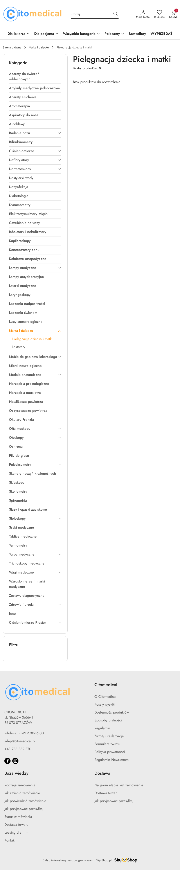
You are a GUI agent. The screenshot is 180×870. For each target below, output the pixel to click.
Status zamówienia (18, 816)
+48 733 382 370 (17, 748)
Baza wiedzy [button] (16, 773)
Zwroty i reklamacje (109, 736)
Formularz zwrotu (107, 743)
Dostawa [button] (102, 773)
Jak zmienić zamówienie (22, 792)
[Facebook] (7, 761)
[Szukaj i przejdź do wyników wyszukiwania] (115, 14)
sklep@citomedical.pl (20, 741)
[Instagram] (15, 761)
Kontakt (9, 840)
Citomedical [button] (105, 685)
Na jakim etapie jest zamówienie (118, 785)
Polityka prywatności (109, 751)
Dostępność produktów (111, 712)
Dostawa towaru (16, 824)
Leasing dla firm (16, 832)
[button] (114, 34)
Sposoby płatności (108, 720)
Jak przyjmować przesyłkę (23, 808)
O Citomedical (105, 696)
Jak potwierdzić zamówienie (25, 800)
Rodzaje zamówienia (19, 785)
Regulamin (102, 728)
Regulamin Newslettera (111, 759)
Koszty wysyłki (104, 704)
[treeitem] (35, 76)
